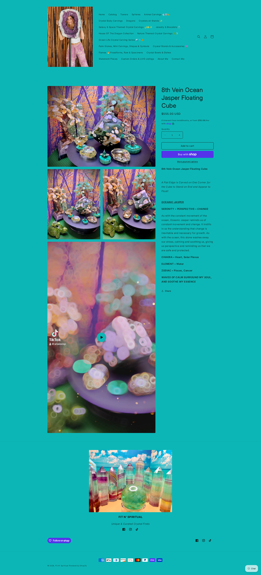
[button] (198, 36)
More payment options (187, 161)
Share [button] (168, 291)
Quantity (165, 129)
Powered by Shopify (78, 566)
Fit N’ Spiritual (61, 566)
